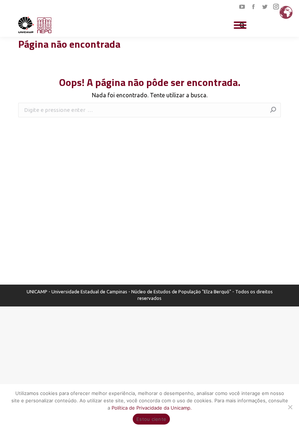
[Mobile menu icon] (240, 25)
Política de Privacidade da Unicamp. (152, 408)
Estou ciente (151, 419)
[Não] (290, 407)
